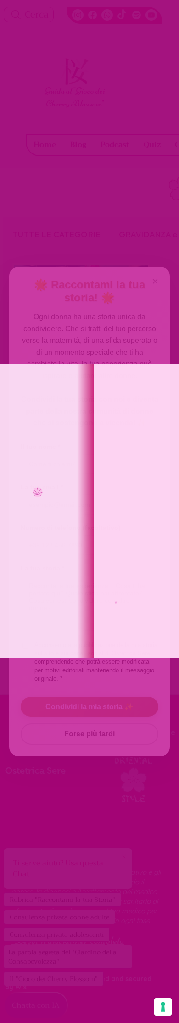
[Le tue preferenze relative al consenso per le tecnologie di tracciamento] (163, 1007)
